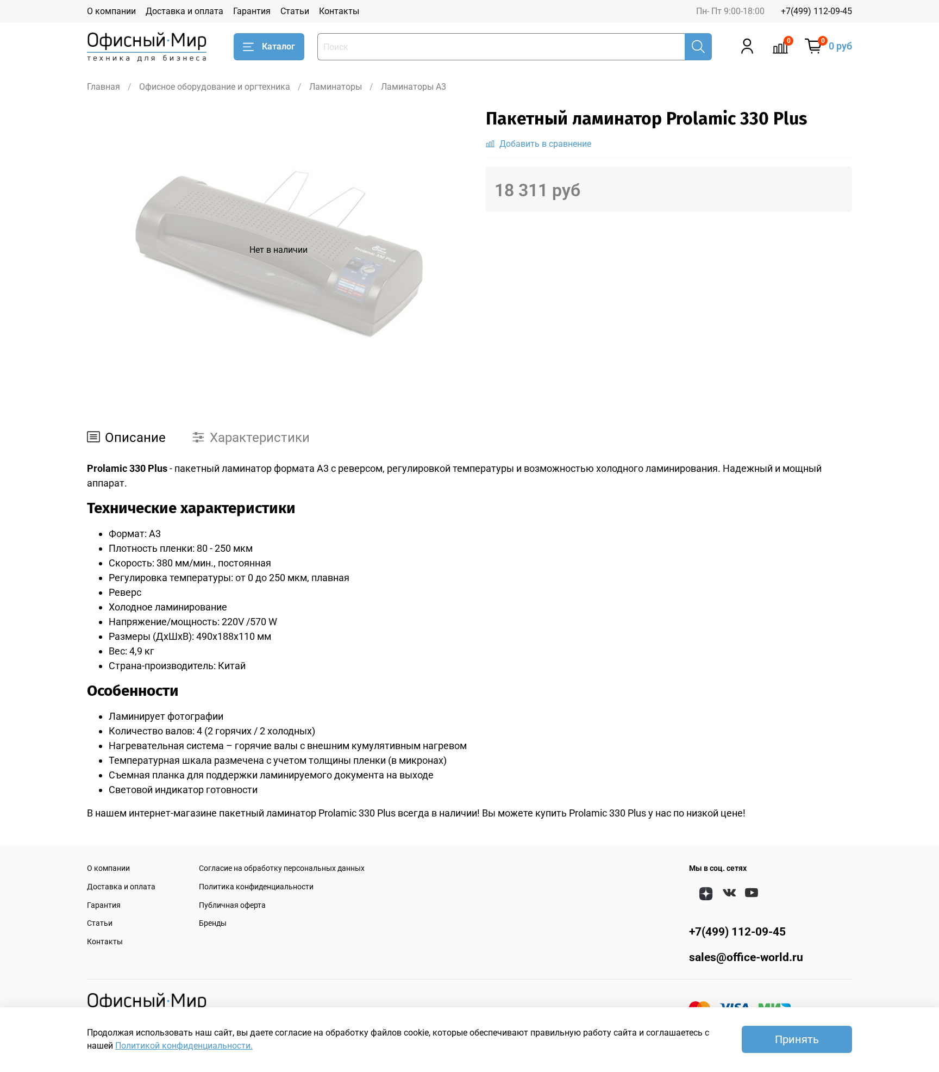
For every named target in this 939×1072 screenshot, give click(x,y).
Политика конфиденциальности (256, 887)
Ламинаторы (335, 87)
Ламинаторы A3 (413, 87)
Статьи (294, 11)
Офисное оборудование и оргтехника (214, 87)
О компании (111, 11)
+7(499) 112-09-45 (816, 11)
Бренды (213, 923)
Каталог (278, 46)
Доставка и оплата (184, 11)
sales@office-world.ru (746, 957)
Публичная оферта (232, 905)
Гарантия (252, 11)
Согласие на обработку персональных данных (282, 868)
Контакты (339, 11)
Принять (797, 1039)
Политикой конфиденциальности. (184, 1045)
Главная (103, 87)
